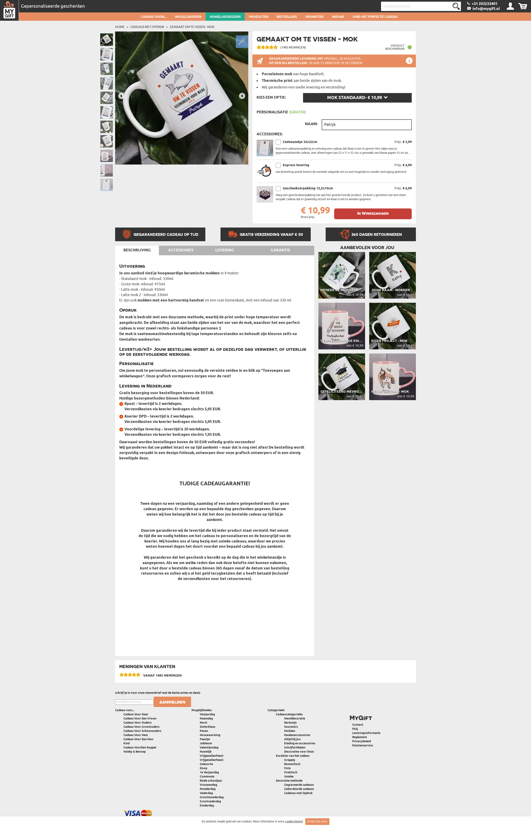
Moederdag (208, 789)
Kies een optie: (271, 97)
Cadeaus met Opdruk (147, 27)
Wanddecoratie (294, 719)
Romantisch (292, 764)
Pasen (204, 731)
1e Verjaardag (209, 773)
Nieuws (338, 17)
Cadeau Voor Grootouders (141, 727)
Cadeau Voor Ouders (137, 723)
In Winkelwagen (373, 213)
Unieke (289, 777)
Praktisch (290, 773)
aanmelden (172, 702)
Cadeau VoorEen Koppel (139, 748)
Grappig (289, 760)
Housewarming (210, 735)
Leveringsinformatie (366, 733)
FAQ (355, 729)
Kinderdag (207, 806)
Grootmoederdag (212, 797)
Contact (357, 725)
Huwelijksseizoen (225, 17)
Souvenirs (291, 727)
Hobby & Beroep (134, 752)
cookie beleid (294, 821)
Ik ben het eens (317, 821)
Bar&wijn (290, 723)
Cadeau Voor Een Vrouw (139, 719)
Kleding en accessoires (299, 744)
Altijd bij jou (292, 739)
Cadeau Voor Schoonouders (142, 731)
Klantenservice (362, 746)
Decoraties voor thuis (299, 752)
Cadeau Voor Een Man (138, 739)
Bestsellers (286, 17)
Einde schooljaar (211, 781)
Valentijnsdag (209, 748)
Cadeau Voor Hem (135, 735)
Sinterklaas (207, 727)
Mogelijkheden (188, 17)
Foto (287, 768)
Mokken (289, 731)
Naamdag (206, 719)
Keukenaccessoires (297, 735)
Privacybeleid (361, 741)
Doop (203, 768)
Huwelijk (206, 752)
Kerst (203, 723)
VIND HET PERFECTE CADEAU (375, 17)
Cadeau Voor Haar (135, 715)
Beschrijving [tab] (137, 250)
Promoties (314, 17)
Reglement (359, 737)
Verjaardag (207, 715)
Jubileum (206, 744)
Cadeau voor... (154, 17)
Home (119, 27)
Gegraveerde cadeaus (299, 785)
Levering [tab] (224, 250)
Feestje (205, 739)
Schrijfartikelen (294, 748)
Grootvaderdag (210, 802)
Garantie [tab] (280, 250)
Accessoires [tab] (180, 250)
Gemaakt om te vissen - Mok (192, 27)
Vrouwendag (208, 785)
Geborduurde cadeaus (299, 789)
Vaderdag (206, 793)
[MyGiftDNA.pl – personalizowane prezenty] (9, 10)
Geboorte (206, 764)
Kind (126, 744)
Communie (207, 777)
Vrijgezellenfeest (211, 756)
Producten (258, 17)
